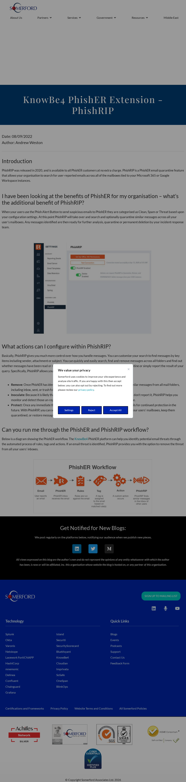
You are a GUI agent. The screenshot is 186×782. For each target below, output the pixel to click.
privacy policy (86, 389)
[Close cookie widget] (129, 369)
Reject (91, 410)
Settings (68, 410)
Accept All (116, 410)
